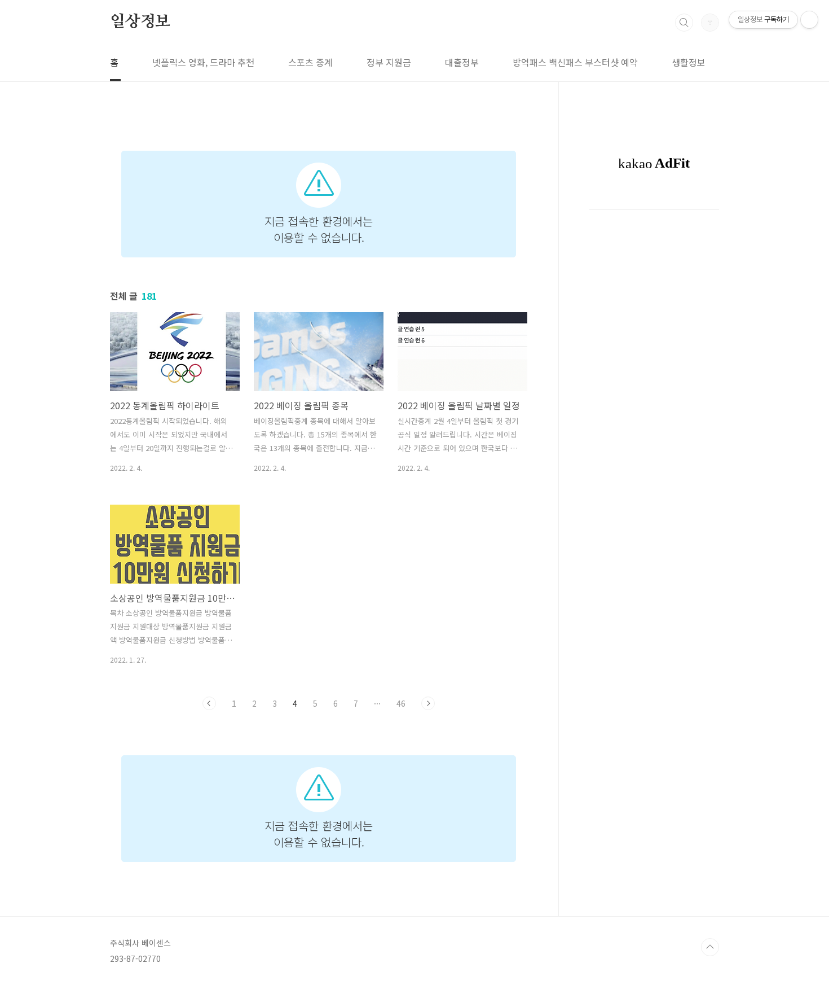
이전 (209, 703)
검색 (684, 22)
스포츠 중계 (310, 62)
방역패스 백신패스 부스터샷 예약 (575, 62)
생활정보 (688, 62)
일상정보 (140, 22)
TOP (710, 947)
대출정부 (462, 62)
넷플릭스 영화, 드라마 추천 (203, 62)
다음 (428, 703)
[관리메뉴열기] (809, 19)
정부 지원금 (389, 62)
